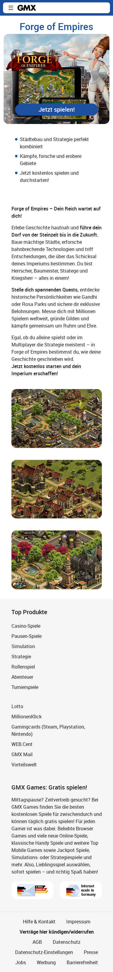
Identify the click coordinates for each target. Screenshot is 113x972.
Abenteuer (22, 677)
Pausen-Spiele (26, 636)
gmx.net (26, 8)
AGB (37, 942)
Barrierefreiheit (82, 962)
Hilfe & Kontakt (39, 921)
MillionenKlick (26, 716)
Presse (91, 952)
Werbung (46, 962)
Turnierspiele (24, 687)
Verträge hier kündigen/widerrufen (57, 931)
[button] (11, 8)
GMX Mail (22, 754)
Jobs (20, 962)
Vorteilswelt (24, 764)
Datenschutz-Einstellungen (44, 952)
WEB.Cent (22, 744)
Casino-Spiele (25, 626)
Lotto (17, 706)
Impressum (78, 921)
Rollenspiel (23, 666)
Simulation (23, 646)
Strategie (21, 656)
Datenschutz (66, 942)
